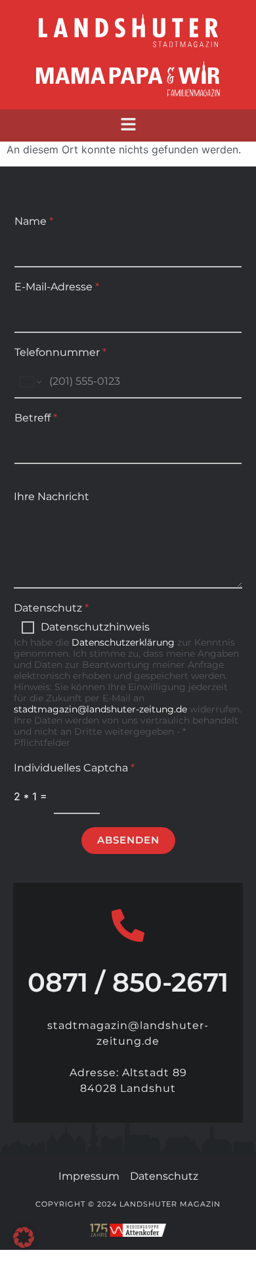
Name (33, 221)
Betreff (35, 418)
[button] (128, 125)
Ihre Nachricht (51, 496)
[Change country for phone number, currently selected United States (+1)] (29, 381)
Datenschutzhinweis (95, 627)
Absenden (128, 840)
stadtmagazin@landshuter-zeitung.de (100, 709)
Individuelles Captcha (74, 768)
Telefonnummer (60, 352)
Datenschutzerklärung (123, 642)
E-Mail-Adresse (56, 287)
